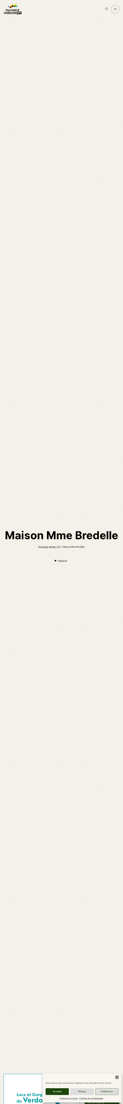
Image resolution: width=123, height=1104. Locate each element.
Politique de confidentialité (91, 1098)
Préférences (107, 1091)
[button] (117, 1077)
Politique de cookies (69, 1098)
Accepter (57, 1091)
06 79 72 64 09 (96, 1102)
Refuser (82, 1091)
